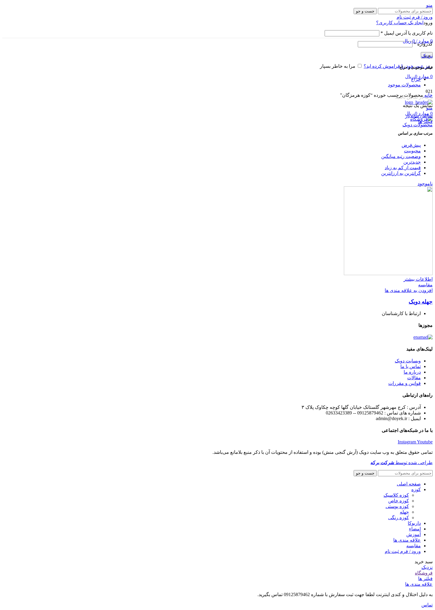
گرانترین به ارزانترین (401, 173)
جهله (404, 511)
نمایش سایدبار (419, 115)
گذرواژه (423, 43)
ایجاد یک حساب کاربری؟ (399, 22)
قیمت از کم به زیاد (403, 167)
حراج (416, 79)
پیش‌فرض (411, 145)
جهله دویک (421, 301)
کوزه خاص (398, 500)
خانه (428, 95)
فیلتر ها (425, 121)
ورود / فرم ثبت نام (403, 551)
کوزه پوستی (397, 506)
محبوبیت (412, 150)
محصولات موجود (404, 84)
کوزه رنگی (398, 517)
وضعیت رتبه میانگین (401, 156)
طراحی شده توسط (401, 462)
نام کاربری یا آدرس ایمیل (407, 32)
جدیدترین (412, 161)
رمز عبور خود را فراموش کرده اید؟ (398, 66)
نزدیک (427, 55)
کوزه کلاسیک (396, 495)
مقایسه (413, 545)
